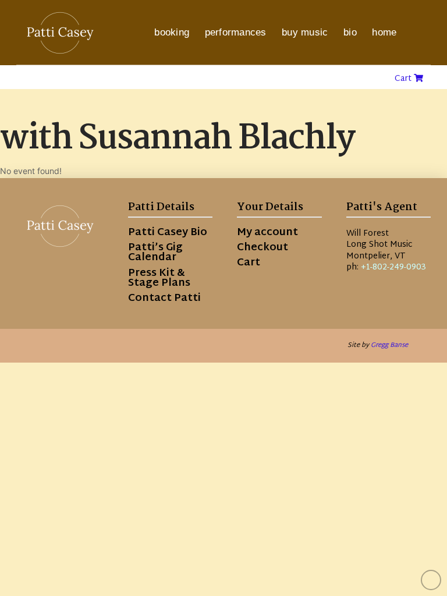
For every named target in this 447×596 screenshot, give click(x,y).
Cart (404, 79)
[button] (418, 32)
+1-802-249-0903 (393, 267)
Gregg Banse (389, 345)
